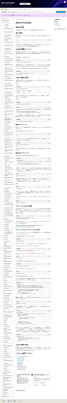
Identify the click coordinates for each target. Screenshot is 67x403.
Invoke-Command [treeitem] (7, 299)
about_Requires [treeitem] (7, 156)
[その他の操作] (50, 19)
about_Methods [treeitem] (7, 51)
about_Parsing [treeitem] (7, 98)
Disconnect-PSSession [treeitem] (7, 253)
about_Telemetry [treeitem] (7, 195)
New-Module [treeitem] (6, 302)
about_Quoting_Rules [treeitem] (8, 126)
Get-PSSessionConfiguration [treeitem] (8, 293)
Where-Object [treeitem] (6, 370)
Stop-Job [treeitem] (5, 351)
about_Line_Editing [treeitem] (8, 35)
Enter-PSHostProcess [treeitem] (7, 263)
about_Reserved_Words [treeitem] (9, 158)
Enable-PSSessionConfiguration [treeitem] (8, 261)
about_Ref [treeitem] (6, 130)
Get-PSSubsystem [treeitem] (7, 295)
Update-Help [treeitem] (6, 366)
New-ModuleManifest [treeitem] (7, 304)
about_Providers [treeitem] (7, 123)
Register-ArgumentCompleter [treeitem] (7, 329)
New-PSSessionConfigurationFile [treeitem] (8, 312)
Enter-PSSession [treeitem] (6, 265)
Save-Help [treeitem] (5, 340)
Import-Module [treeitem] (6, 297)
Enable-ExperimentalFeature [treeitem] (7, 256)
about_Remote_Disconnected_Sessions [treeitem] (9, 140)
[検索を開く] (61, 9)
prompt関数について (57, 23)
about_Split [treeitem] (7, 189)
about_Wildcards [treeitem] (7, 230)
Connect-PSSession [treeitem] (7, 241)
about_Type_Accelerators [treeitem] (9, 205)
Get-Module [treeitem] (6, 284)
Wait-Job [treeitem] (5, 368)
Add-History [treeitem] (6, 235)
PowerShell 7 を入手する (61, 11)
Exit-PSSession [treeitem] (6, 269)
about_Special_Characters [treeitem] (9, 185)
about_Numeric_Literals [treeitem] (9, 58)
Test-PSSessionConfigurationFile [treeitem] (8, 360)
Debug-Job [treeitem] (5, 243)
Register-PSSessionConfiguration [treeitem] (8, 332)
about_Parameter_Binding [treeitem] (9, 89)
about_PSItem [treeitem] (7, 76)
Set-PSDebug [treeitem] (6, 342)
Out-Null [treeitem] (5, 322)
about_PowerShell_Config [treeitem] (9, 108)
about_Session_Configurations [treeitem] (9, 178)
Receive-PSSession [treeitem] (7, 326)
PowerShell (21, 19)
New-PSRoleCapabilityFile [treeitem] (8, 306)
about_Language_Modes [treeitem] (9, 32)
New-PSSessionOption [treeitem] (8, 315)
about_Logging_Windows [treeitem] (9, 43)
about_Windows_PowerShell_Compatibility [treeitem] (9, 233)
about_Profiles (24, 350)
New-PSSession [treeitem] (6, 308)
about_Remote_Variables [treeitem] (9, 154)
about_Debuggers (21, 357)
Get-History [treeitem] (6, 280)
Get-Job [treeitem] (5, 282)
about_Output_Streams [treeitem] (9, 69)
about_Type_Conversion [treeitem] (9, 207)
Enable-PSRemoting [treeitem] (7, 258)
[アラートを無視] (65, 2)
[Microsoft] (2, 9)
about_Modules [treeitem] (7, 56)
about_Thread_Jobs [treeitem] (8, 197)
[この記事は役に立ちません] (55, 30)
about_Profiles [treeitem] (7, 117)
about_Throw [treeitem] (7, 199)
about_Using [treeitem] (7, 218)
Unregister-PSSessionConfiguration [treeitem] (8, 364)
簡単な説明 (56, 21)
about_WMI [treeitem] (7, 224)
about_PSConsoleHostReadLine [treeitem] (9, 72)
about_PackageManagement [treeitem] (9, 86)
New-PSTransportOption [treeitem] (8, 316)
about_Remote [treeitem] (7, 137)
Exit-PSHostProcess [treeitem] (7, 267)
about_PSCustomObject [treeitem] (9, 74)
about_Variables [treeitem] (7, 222)
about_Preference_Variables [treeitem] (9, 115)
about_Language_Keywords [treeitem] (9, 29)
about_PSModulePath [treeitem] (8, 78)
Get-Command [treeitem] (6, 274)
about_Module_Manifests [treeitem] (9, 54)
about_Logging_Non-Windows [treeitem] (8, 39)
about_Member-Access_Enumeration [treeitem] (8, 49)
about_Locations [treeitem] (7, 36)
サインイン (64, 9)
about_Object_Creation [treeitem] (9, 60)
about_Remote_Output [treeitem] (8, 144)
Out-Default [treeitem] (6, 318)
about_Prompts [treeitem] (7, 119)
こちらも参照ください (58, 25)
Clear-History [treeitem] (6, 237)
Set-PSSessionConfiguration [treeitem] (8, 345)
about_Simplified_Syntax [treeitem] (9, 182)
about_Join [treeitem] (6, 26)
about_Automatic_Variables (21, 226)
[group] (33, 111)
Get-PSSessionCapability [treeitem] (8, 290)
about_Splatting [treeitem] (7, 187)
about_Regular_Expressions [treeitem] (9, 135)
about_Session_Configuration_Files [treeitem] (9, 175)
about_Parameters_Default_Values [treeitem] (9, 96)
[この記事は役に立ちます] (54, 30)
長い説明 (55, 22)
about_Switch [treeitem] (7, 191)
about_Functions (21, 359)
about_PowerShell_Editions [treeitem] (9, 111)
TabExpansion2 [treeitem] (6, 355)
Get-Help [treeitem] (5, 278)
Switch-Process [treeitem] (6, 353)
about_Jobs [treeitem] (6, 24)
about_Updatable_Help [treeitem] (9, 213)
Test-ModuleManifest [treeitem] (7, 357)
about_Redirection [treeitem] (8, 128)
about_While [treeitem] (7, 228)
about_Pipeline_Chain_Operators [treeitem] (9, 103)
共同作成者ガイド (23, 383)
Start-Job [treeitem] (5, 349)
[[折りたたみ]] (13, 18)
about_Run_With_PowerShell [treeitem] (9, 162)
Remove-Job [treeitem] (6, 334)
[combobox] (7, 20)
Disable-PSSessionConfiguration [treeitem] (8, 251)
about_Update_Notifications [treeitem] (9, 216)
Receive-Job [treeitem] (6, 324)
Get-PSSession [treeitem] (6, 288)
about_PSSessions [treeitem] (8, 83)
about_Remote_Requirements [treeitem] (9, 147)
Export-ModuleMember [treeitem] (8, 271)
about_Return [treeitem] (7, 160)
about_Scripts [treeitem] (7, 172)
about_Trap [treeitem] (7, 200)
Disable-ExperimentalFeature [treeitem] (7, 245)
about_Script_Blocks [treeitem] (8, 167)
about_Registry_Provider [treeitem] (9, 132)
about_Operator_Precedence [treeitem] (9, 65)
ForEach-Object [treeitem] (6, 272)
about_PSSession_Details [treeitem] (9, 81)
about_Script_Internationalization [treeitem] (9, 170)
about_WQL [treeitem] (7, 226)
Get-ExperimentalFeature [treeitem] (8, 276)
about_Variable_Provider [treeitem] (9, 220)
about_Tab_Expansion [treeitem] (8, 193)
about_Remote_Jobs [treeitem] (8, 142)
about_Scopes (20, 362)
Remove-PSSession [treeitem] (7, 338)
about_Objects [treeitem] (7, 62)
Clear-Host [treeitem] (5, 239)
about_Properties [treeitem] (8, 121)
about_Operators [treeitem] (8, 67)
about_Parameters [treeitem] (8, 93)
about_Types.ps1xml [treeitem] (8, 211)
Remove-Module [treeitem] (6, 336)
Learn (17, 19)
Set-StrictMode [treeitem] (6, 347)
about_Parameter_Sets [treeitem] (8, 91)
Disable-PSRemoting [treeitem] (7, 248)
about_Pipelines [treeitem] (7, 105)
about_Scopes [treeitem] (7, 165)
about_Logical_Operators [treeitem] (9, 46)
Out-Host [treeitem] (5, 320)
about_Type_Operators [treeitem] (9, 209)
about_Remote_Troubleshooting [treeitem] (9, 150)
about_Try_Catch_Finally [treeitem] (9, 202)
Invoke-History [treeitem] (6, 301)
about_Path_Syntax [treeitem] (8, 100)
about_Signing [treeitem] (7, 180)
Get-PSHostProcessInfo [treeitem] (8, 286)
